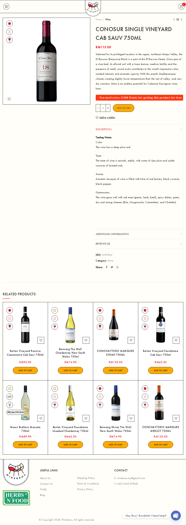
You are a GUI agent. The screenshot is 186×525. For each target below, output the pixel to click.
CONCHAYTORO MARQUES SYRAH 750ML (115, 353)
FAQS (43, 489)
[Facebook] (107, 267)
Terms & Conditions (88, 483)
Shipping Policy (86, 478)
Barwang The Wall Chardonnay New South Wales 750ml (70, 353)
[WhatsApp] (118, 267)
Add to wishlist (107, 117)
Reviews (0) (103, 243)
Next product (181, 19)
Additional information (112, 234)
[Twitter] (112, 267)
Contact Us (46, 484)
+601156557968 (127, 484)
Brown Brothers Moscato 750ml (25, 429)
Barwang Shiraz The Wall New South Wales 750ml (116, 429)
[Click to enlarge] (9, 99)
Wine (108, 19)
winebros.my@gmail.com (131, 478)
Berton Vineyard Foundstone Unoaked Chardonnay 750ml (70, 429)
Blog (42, 495)
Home (99, 19)
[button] (25, 370)
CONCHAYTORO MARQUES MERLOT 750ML (160, 429)
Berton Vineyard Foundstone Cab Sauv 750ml (160, 353)
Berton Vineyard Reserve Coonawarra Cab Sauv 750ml (25, 353)
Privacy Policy (85, 489)
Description (104, 129)
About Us (45, 478)
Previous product (174, 19)
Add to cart (124, 108)
